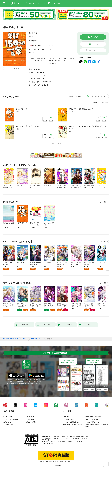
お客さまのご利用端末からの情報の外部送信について (97, 425)
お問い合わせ (7, 422)
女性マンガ (41, 75)
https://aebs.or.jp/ (48, 443)
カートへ (95, 44)
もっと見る (103, 202)
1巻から (95, 103)
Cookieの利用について (92, 422)
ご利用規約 (66, 416)
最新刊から (104, 103)
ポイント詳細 (48, 45)
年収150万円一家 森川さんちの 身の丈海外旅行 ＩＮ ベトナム (87, 127)
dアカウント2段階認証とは (71, 422)
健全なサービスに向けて (93, 419)
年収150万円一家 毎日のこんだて (81, 109)
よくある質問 (30, 419)
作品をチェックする (94, 50)
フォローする (36, 33)
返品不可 (31, 52)
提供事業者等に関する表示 (93, 416)
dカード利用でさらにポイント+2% (39, 49)
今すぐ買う (94, 37)
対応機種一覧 (30, 416)
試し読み (16, 68)
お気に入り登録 (75, 96)
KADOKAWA (40, 72)
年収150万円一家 (21, 109)
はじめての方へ (8, 416)
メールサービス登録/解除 (11, 419)
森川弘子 (32, 33)
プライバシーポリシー (69, 419)
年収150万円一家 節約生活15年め (28, 126)
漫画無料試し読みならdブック (10, 338)
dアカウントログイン (10, 425)
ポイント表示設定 (31, 422)
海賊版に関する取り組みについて (72, 425)
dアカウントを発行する (48, 461)
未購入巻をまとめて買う (98, 96)
